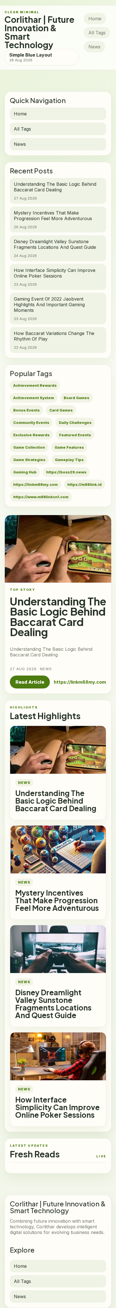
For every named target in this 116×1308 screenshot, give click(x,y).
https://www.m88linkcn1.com (40, 497)
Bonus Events (26, 410)
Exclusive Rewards (31, 435)
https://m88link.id (84, 484)
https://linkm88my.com (35, 484)
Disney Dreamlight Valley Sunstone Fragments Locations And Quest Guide (53, 1004)
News (94, 47)
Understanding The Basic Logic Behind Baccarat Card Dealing (55, 800)
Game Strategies (29, 459)
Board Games (76, 397)
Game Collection (29, 447)
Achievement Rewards (35, 385)
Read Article (29, 682)
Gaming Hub (25, 472)
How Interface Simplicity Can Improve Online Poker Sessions (57, 1107)
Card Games (61, 410)
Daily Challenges (75, 422)
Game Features (69, 447)
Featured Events (75, 435)
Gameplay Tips (69, 459)
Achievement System (33, 397)
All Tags (97, 32)
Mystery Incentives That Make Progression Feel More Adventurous (57, 900)
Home (94, 18)
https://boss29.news (66, 472)
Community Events (31, 422)
